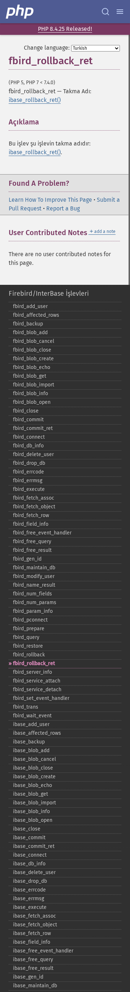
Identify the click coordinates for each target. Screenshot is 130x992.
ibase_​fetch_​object (35, 925)
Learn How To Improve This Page (50, 199)
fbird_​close (26, 411)
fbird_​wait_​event (32, 716)
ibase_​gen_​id (28, 977)
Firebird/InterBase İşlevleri (49, 294)
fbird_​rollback (29, 655)
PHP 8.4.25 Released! (65, 28)
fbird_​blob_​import (33, 385)
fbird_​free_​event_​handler (42, 533)
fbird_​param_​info (33, 611)
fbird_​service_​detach (37, 689)
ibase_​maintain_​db (35, 986)
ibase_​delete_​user (34, 872)
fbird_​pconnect (30, 620)
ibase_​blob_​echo (32, 785)
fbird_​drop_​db (29, 463)
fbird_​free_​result (32, 550)
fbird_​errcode (28, 472)
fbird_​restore (28, 646)
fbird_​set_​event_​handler (41, 698)
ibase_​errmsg (28, 898)
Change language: (47, 47)
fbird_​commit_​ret (33, 428)
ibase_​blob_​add (31, 750)
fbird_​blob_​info (30, 393)
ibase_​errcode (29, 890)
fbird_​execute (29, 489)
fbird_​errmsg (27, 480)
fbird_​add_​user (30, 306)
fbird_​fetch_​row (31, 515)
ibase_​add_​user (31, 724)
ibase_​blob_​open (32, 820)
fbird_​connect (29, 437)
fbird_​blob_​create (33, 359)
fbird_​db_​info (28, 446)
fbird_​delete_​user (33, 454)
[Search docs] (105, 11)
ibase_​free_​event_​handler (43, 951)
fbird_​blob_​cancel (33, 341)
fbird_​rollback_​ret (34, 663)
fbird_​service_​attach (36, 681)
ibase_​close (26, 829)
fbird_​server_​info (32, 672)
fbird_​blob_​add (30, 332)
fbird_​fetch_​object (34, 507)
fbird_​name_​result (34, 585)
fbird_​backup (28, 324)
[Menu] (120, 11)
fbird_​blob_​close (32, 350)
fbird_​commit (28, 420)
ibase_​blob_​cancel (34, 759)
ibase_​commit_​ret (34, 846)
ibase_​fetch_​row (32, 933)
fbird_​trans (25, 707)
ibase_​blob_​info (31, 811)
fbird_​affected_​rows (36, 315)
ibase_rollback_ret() (35, 100)
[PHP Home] (20, 11)
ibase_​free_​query (33, 959)
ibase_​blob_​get (30, 794)
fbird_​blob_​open (32, 402)
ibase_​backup (29, 742)
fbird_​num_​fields (32, 594)
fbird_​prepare (28, 629)
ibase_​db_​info (29, 864)
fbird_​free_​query (32, 541)
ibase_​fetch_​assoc (34, 916)
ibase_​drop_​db (30, 881)
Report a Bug (63, 208)
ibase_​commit (29, 838)
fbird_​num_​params (34, 602)
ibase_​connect (30, 855)
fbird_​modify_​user (34, 576)
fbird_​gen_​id (27, 559)
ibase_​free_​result (33, 968)
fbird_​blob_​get (29, 376)
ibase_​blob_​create (34, 777)
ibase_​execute (30, 907)
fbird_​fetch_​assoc (33, 498)
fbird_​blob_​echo (31, 367)
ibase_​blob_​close (33, 768)
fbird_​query (26, 637)
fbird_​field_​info (30, 524)
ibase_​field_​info (31, 942)
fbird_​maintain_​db (34, 568)
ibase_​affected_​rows (37, 733)
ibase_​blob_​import (34, 803)
